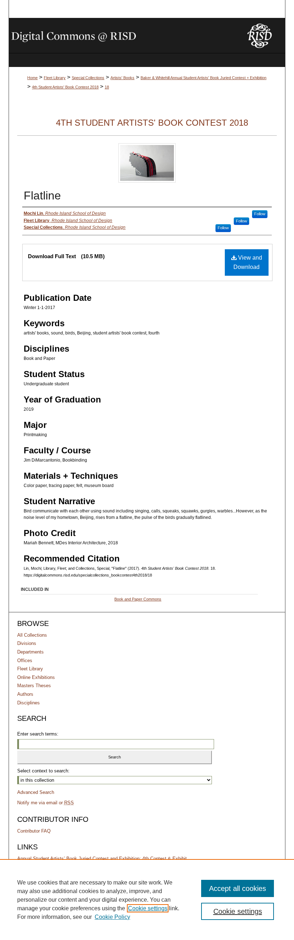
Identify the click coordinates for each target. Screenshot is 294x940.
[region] (147, 899)
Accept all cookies (237, 888)
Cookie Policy (112, 917)
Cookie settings (147, 908)
